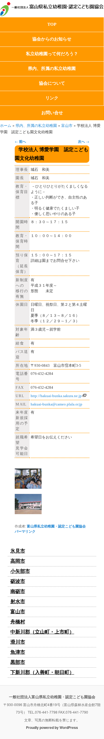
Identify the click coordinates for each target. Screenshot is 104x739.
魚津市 (17, 652)
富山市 (67, 125)
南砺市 (17, 591)
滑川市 (17, 642)
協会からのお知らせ (51, 39)
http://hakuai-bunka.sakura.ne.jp (56, 396)
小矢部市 (20, 571)
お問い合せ (52, 112)
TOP (51, 24)
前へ (20, 141)
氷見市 (17, 551)
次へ (83, 141)
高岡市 (17, 561)
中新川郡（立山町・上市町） (42, 632)
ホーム (5, 125)
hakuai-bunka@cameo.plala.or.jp (56, 404)
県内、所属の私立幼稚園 (52, 68)
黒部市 (17, 662)
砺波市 (17, 581)
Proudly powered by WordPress (52, 727)
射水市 (17, 601)
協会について (52, 83)
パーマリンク (25, 531)
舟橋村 (17, 622)
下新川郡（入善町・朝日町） (42, 672)
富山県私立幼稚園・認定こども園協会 (56, 526)
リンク (51, 98)
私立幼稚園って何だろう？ (52, 53)
